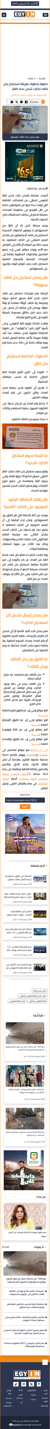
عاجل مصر (46, 1392)
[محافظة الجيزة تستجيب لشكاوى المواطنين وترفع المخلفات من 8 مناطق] (25, 1119)
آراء (21, 1402)
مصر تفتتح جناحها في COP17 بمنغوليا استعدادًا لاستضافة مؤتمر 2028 (24, 1345)
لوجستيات (44, 1405)
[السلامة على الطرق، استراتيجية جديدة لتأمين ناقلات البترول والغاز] (40, 876)
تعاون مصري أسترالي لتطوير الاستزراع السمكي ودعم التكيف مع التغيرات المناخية (23, 1332)
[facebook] (39, 1384)
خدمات (33, 1399)
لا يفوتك (31, 78)
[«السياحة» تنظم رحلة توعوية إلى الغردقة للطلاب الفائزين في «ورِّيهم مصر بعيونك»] (25, 1076)
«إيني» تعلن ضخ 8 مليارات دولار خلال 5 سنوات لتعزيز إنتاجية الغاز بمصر (17, 895)
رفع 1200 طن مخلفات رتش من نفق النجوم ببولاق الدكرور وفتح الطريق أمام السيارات (25, 1048)
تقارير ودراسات (19, 1396)
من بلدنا (41, 1196)
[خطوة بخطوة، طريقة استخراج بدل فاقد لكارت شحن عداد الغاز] (21, 101)
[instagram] (23, 1384)
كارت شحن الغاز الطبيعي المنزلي (33, 996)
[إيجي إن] (24, 14)
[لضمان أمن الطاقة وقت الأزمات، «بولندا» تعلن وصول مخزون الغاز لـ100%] (40, 911)
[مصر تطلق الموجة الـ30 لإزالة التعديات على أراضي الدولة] (25, 1216)
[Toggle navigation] (45, 15)
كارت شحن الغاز (39, 991)
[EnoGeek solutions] (15, 1424)
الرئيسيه (42, 78)
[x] (31, 1384)
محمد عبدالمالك (36, 188)
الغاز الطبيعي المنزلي (37, 1001)
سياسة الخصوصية (7, 1404)
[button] (15, 1197)
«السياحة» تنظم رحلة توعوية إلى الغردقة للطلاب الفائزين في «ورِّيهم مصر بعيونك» (26, 1091)
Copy (24, 806)
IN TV (21, 1390)
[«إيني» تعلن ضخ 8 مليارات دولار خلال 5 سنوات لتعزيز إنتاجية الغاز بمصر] (40, 893)
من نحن (8, 1398)
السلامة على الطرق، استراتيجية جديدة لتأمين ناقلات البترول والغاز (18, 878)
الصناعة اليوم (45, 1399)
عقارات (33, 1395)
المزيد (6, 1247)
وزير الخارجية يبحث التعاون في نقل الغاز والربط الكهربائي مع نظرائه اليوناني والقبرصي (18, 966)
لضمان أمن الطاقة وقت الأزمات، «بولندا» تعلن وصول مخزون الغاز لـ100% (19, 913)
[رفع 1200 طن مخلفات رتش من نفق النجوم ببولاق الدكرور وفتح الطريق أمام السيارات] (25, 1033)
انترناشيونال (31, 1390)
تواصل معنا (9, 1392)
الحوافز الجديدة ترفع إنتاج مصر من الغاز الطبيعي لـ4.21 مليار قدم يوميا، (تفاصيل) (18, 931)
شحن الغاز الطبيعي (17, 1001)
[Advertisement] (25, 49)
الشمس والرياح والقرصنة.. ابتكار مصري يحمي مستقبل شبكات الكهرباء (24, 1319)
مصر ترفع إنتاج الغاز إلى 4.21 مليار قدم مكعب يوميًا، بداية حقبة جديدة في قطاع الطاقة (18, 948)
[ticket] (16, 1384)
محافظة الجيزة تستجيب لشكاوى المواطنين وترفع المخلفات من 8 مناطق (25, 1134)
